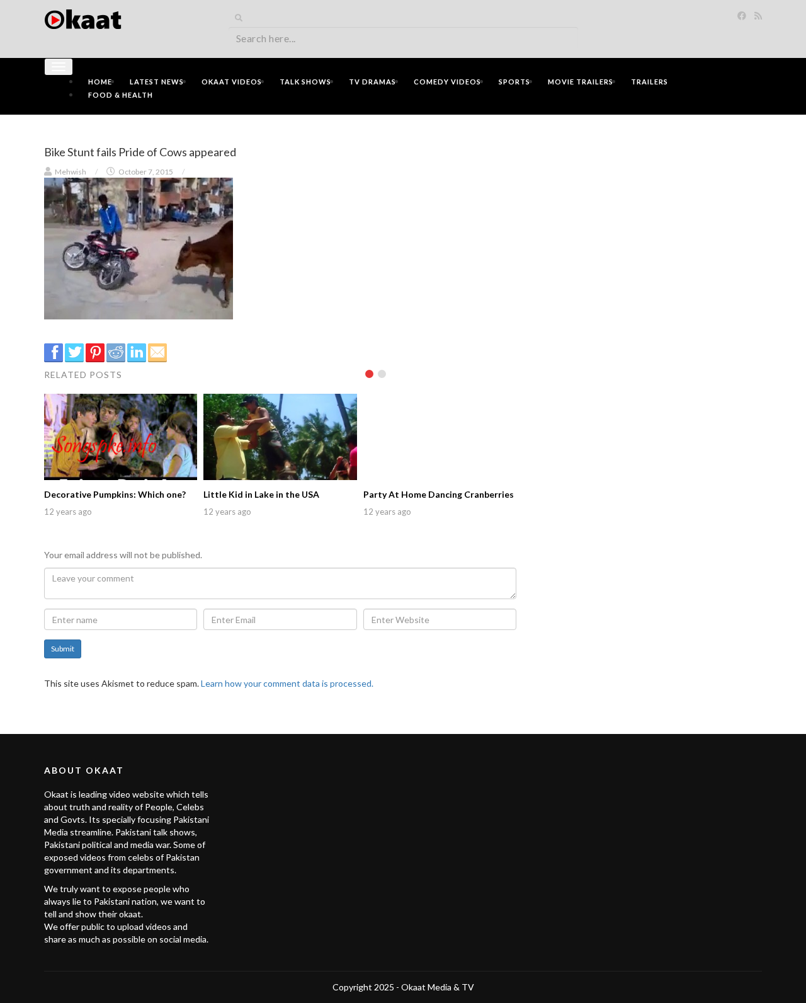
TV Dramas (372, 81)
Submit (62, 648)
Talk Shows (305, 81)
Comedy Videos (447, 81)
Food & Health (120, 95)
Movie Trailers (580, 81)
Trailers (649, 81)
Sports (514, 81)
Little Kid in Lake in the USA (261, 494)
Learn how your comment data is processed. (287, 683)
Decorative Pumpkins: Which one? (115, 494)
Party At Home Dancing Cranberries (438, 494)
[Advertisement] (648, 212)
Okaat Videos (232, 81)
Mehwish (70, 171)
